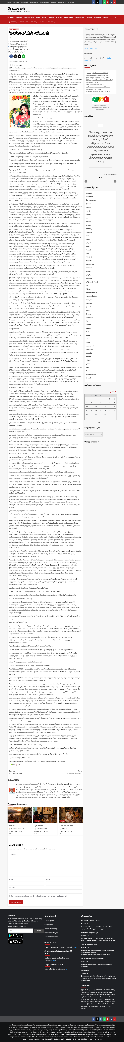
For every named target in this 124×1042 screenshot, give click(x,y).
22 (109, 410)
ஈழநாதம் (88, 214)
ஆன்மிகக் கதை (29, 17)
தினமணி (17, 29)
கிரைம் (44, 17)
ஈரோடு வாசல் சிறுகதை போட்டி (95, 84)
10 (87, 406)
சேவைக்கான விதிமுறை (51, 932)
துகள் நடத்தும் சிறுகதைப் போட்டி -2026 (97, 77)
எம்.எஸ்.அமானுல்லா (98, 958)
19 (96, 410)
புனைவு (106, 17)
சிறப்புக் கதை (24, 22)
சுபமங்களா (89, 267)
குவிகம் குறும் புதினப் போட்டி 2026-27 (97, 73)
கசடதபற (88, 225)
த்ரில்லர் (89, 17)
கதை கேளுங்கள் (49, 920)
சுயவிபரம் (53, 2)
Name (11, 880)
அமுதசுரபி (89, 193)
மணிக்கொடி (89, 349)
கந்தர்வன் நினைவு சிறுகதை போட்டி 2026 (98, 75)
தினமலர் (88, 314)
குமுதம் (88, 246)
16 (114, 406)
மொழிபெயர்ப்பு (50, 22)
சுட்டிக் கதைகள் (80, 17)
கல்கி (87, 235)
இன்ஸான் (88, 203)
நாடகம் (42, 22)
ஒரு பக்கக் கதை (13, 22)
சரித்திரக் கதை (68, 17)
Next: (74, 772)
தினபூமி (88, 310)
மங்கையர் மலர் (90, 346)
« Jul (100, 422)
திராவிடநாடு (89, 317)
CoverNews (88, 1039)
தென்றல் (88, 324)
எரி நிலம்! (12, 826)
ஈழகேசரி (88, 207)
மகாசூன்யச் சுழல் (93, 932)
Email (48, 880)
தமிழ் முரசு (89, 278)
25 (91, 414)
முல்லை (88, 363)
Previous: (15, 772)
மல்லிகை (88, 356)
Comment (13, 854)
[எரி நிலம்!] (20, 815)
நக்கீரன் (88, 335)
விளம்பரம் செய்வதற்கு (51, 928)
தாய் (87, 285)
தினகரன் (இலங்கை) (91, 296)
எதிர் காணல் (38, 826)
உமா (87, 218)
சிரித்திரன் (89, 257)
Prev (86, 181)
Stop (101, 177)
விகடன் (88, 371)
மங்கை (88, 342)
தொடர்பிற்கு (71, 2)
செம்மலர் (88, 271)
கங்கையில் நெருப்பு (92, 944)
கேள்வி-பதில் (24, 2)
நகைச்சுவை (97, 17)
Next (115, 181)
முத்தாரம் (88, 360)
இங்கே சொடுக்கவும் (91, 48)
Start (99, 177)
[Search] (115, 17)
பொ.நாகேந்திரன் (41, 828)
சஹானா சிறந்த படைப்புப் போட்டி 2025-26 (98, 91)
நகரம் (99, 920)
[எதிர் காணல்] (45, 815)
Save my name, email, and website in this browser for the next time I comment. (39, 896)
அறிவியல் (19, 17)
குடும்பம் (51, 17)
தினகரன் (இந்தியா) (91, 292)
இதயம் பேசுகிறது (91, 200)
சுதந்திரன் (89, 260)
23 (114, 410)
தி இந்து (88, 289)
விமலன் (64, 828)
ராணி (87, 367)
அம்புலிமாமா (89, 196)
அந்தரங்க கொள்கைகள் (51, 936)
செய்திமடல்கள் (49, 924)
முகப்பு (9, 2)
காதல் (38, 17)
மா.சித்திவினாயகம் (17, 828)
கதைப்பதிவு (16, 2)
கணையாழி (89, 228)
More (74, 947)
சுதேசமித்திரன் (90, 264)
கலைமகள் (89, 232)
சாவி (87, 253)
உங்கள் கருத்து (62, 2)
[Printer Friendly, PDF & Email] (15, 764)
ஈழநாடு (88, 211)
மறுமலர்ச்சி (89, 353)
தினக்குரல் (89, 299)
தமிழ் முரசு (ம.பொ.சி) (92, 282)
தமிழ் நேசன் (89, 275)
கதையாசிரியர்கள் (44, 2)
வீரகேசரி (88, 378)
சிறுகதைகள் (16, 8)
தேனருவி (88, 328)
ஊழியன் (88, 221)
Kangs (83, 944)
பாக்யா (88, 339)
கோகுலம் (88, 250)
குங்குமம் (88, 243)
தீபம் (87, 321)
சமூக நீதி (59, 17)
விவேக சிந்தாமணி (91, 374)
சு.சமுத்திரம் (24, 41)
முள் (88, 970)
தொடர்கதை (33, 22)
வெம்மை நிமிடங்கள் (66, 826)
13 (100, 406)
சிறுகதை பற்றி (34, 2)
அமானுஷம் (11, 17)
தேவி (87, 331)
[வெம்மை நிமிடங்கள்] (71, 815)
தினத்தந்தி (89, 303)
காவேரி (88, 239)
